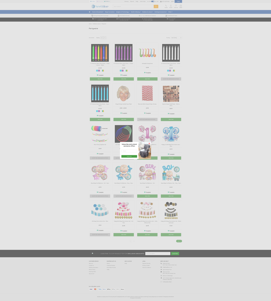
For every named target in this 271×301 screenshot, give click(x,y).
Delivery (126, 1)
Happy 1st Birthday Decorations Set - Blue (171, 145)
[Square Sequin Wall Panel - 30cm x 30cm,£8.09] (171, 98)
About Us (91, 263)
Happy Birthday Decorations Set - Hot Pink (123, 221)
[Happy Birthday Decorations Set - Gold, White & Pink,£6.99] (147, 215)
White (101, 71)
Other (170, 12)
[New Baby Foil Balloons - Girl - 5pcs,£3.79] (100, 177)
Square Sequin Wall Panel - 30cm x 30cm (171, 104)
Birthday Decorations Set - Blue (100, 221)
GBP (172, 1)
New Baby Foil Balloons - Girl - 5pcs (100, 183)
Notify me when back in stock (171, 79)
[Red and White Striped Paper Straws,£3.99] (147, 98)
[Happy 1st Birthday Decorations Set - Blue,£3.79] (171, 138)
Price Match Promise (111, 267)
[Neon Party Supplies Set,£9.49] (100, 138)
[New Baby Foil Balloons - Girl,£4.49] (147, 177)
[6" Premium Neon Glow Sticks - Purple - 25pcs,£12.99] (123, 57)
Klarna (108, 263)
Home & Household (97, 12)
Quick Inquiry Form (167, 269)
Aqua (97, 71)
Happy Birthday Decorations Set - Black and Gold (171, 221)
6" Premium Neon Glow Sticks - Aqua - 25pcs (100, 104)
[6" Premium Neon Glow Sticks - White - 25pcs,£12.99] (171, 57)
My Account (91, 273)
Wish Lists (176, 7)
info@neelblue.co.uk (167, 267)
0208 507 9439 (166, 263)
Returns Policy (92, 269)
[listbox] (176, 37)
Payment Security (146, 263)
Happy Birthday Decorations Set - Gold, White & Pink (147, 221)
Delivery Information (93, 267)
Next (179, 241)
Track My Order (92, 271)
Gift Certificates (165, 1)
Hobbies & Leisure (147, 12)
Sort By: (168, 37)
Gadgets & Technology (122, 12)
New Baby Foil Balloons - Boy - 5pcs (123, 183)
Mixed (103, 71)
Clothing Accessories (160, 12)
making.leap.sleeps (167, 281)
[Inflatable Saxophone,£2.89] (147, 57)
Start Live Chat (166, 271)
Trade (178, 1)
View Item (100, 79)
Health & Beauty (135, 12)
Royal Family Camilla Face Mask (124, 104)
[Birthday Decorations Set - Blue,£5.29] (100, 215)
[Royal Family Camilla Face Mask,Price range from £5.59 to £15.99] (123, 98)
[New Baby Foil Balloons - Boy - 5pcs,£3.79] (123, 177)
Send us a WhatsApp (168, 275)
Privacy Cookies (146, 265)
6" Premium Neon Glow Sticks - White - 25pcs (171, 64)
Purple (99, 71)
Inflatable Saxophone (147, 63)
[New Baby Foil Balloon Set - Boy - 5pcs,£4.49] (171, 177)
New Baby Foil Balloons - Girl (147, 183)
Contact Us (91, 265)
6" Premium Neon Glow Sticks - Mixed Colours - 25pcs (100, 64)
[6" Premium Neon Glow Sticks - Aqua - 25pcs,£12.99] (100, 98)
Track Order (143, 1)
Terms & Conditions (146, 267)
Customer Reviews (111, 265)
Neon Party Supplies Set (100, 144)
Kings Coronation (110, 12)
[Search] (156, 6)
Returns (132, 1)
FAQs (137, 1)
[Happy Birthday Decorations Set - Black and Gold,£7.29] (171, 215)
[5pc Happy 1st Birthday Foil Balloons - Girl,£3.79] (147, 138)
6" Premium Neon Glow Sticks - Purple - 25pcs (124, 64)
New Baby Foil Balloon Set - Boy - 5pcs (171, 183)
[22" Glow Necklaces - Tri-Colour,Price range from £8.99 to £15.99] (123, 138)
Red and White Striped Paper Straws (147, 104)
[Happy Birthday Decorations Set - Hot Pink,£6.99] (123, 215)
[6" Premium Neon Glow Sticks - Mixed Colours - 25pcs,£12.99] (100, 57)
